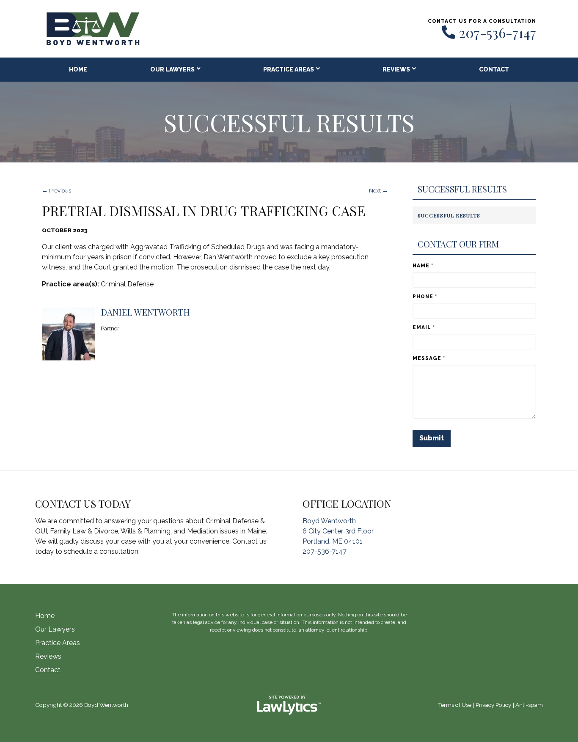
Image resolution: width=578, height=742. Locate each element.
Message (429, 358)
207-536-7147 (497, 32)
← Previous (56, 190)
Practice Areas (288, 69)
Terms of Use (454, 704)
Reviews (396, 69)
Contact (494, 69)
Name (423, 266)
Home (78, 69)
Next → (378, 190)
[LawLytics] (289, 705)
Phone (425, 297)
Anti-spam (529, 704)
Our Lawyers (172, 69)
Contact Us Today (83, 503)
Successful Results (462, 189)
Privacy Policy (493, 704)
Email (424, 327)
